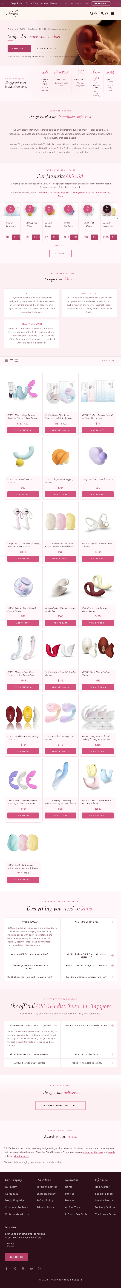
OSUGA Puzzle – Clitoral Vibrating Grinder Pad (60, 609)
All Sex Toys (72, 1207)
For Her (69, 1193)
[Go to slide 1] (53, 245)
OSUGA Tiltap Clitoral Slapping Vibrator (48, 224)
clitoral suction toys (93, 1152)
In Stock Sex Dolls (76, 1214)
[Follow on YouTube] (31, 1268)
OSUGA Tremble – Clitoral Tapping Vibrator (22, 738)
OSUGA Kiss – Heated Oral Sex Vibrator (96, 673)
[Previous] (4, 218)
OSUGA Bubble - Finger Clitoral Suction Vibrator (21, 609)
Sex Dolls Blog (104, 1193)
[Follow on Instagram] (23, 1268)
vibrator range (21, 1156)
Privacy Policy (45, 1207)
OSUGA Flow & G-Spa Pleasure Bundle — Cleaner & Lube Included (22, 416)
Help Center (102, 1186)
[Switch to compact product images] (16, 361)
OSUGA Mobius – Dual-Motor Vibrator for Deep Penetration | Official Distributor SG (20, 674)
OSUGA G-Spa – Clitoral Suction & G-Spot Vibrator (96, 802)
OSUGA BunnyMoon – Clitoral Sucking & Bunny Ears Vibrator (96, 738)
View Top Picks (47, 48)
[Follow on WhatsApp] (39, 1268)
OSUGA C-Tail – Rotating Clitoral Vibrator (60, 738)
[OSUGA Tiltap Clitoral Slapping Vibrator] (51, 211)
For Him (70, 1200)
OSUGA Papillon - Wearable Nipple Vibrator (97, 545)
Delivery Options (105, 1207)
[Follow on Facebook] (6, 1268)
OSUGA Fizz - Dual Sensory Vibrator (31, 224)
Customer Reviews (16, 1207)
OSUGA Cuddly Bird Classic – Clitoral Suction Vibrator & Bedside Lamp (23, 866)
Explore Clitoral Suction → (60, 1105)
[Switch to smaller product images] (11, 361)
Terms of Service (47, 1186)
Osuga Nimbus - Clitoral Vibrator (68, 224)
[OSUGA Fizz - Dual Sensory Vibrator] (31, 211)
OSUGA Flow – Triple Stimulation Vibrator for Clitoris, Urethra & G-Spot (22, 802)
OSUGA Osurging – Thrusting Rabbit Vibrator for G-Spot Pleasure (60, 802)
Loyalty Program (105, 1200)
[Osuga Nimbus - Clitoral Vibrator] (70, 211)
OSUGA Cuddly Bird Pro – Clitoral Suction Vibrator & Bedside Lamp (108, 224)
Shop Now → (20, 237)
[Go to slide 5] (63, 245)
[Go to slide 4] (61, 245)
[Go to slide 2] (56, 245)
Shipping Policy (46, 1193)
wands (111, 1152)
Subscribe (16, 1257)
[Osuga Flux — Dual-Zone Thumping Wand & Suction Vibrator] (89, 211)
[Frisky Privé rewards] (95, 13)
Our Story (11, 1186)
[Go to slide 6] (65, 245)
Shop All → (19, 48)
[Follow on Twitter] (14, 1268)
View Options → (23, 430)
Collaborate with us (17, 1214)
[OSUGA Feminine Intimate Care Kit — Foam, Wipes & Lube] (12, 211)
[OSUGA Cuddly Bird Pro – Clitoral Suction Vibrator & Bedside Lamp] (109, 211)
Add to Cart (98, 430)
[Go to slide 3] (59, 245)
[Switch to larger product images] (6, 361)
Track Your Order (105, 1214)
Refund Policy (45, 1200)
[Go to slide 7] (67, 245)
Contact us (11, 1193)
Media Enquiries (15, 1200)
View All (60, 253)
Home (68, 1186)
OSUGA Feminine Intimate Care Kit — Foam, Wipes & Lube (12, 224)
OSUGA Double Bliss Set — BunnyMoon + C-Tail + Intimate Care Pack (58, 417)
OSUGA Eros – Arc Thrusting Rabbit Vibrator (95, 609)
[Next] (117, 218)
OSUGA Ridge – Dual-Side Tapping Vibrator (60, 673)
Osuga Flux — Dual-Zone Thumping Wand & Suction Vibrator (89, 224)
